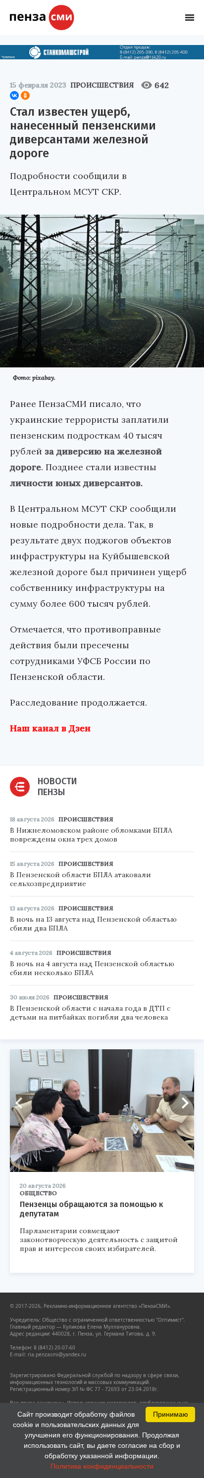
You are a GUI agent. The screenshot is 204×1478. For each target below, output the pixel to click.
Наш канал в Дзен (50, 728)
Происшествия (102, 85)
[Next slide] (181, 1103)
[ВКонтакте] (14, 95)
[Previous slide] (22, 1103)
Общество (38, 1193)
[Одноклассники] (25, 95)
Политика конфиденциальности (102, 1466)
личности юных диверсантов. (76, 483)
